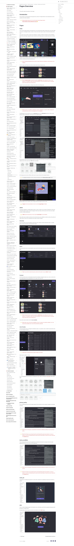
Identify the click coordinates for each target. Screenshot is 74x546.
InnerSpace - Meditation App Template (39, 4)
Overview (60, 13)
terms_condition (61, 20)
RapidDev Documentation (23, 4)
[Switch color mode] (58, 1)
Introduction (59, 8)
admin (59, 12)
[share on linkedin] (63, 4)
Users (60, 15)
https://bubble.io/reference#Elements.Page (29, 21)
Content (60, 16)
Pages (59, 9)
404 (59, 23)
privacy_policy (61, 19)
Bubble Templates (30, 4)
